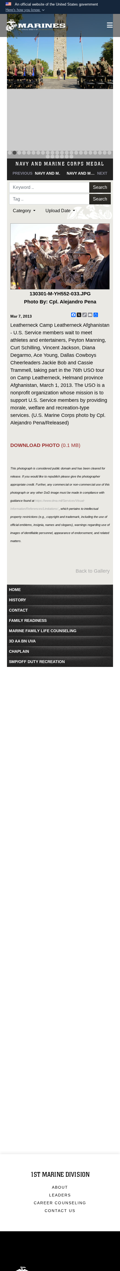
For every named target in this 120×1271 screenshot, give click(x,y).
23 (48, 157)
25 (57, 157)
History (17, 600)
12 (62, 153)
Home (15, 589)
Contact (18, 610)
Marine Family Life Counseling (42, 631)
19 (95, 153)
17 (86, 153)
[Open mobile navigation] (109, 25)
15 (76, 153)
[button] (26, 10)
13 (67, 153)
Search (100, 187)
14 (71, 153)
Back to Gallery (93, 571)
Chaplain (19, 651)
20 (100, 153)
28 (71, 157)
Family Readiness (28, 620)
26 (62, 157)
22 (109, 153)
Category (22, 210)
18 (90, 153)
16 (81, 153)
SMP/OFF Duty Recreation (37, 661)
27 (67, 157)
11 (57, 153)
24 (52, 157)
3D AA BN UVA (22, 641)
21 (105, 153)
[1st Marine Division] (36, 25)
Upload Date (58, 210)
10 (52, 153)
